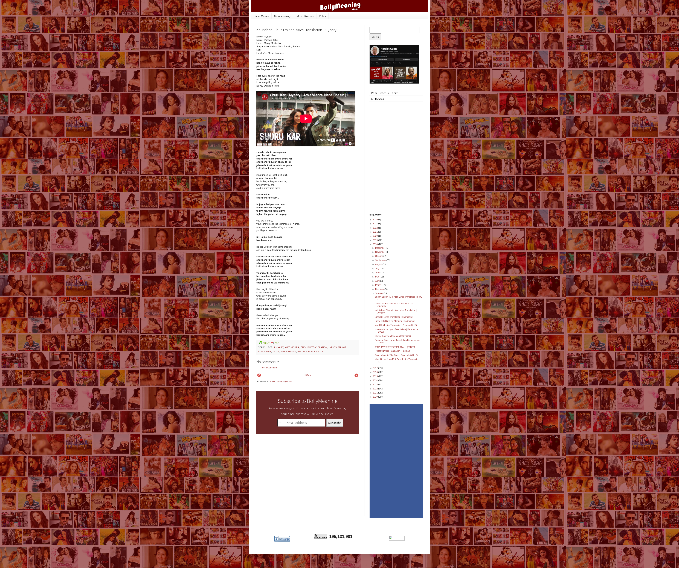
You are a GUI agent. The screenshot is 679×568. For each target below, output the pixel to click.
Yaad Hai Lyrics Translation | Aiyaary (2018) (396, 325)
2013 (375, 384)
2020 (375, 236)
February (379, 289)
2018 (375, 244)
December (380, 248)
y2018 (319, 351)
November (380, 252)
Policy (322, 16)
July (377, 268)
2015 (375, 376)
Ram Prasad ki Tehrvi (384, 93)
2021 (375, 232)
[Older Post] (356, 376)
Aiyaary (278, 347)
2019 (375, 240)
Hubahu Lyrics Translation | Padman (392, 351)
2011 (375, 393)
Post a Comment (269, 367)
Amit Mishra (292, 347)
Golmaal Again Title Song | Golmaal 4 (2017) (396, 355)
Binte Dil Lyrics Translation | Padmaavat (394, 317)
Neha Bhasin (288, 351)
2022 (375, 228)
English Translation (314, 347)
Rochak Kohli (306, 351)
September (380, 260)
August (378, 264)
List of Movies (261, 16)
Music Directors (305, 16)
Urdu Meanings (282, 16)
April (377, 281)
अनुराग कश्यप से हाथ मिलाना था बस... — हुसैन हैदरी (395, 347)
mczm (276, 351)
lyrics (333, 347)
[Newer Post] (259, 376)
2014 (375, 380)
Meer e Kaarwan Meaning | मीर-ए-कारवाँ (393, 336)
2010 (375, 397)
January (379, 293)
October (379, 256)
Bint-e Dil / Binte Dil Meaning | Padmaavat (395, 321)
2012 (375, 388)
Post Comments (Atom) (280, 381)
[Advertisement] (332, 59)
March (378, 285)
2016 (375, 372)
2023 (375, 223)
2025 (375, 219)
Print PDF (271, 343)
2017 (375, 368)
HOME (307, 375)
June (378, 272)
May (377, 277)
